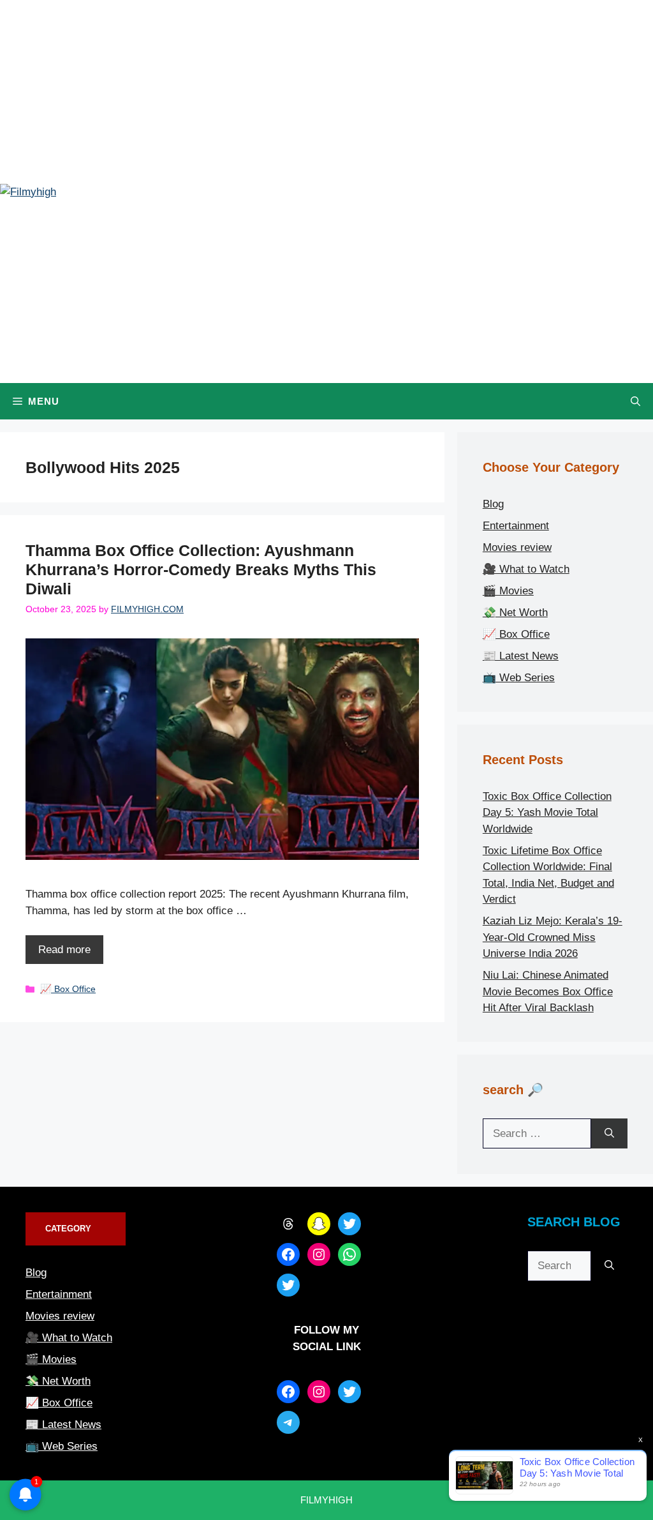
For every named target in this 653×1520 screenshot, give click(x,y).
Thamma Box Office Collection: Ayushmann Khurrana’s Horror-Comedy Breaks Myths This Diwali (201, 569)
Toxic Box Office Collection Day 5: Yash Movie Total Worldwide (547, 812)
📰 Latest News (521, 656)
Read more (64, 950)
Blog (493, 504)
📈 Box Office (68, 989)
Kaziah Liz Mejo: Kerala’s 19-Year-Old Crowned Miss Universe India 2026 (552, 937)
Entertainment (516, 526)
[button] (635, 401)
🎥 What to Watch (526, 569)
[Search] (609, 1133)
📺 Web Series (519, 678)
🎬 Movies (508, 591)
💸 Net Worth (515, 612)
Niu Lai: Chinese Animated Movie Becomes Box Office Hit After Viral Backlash (548, 991)
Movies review (517, 547)
